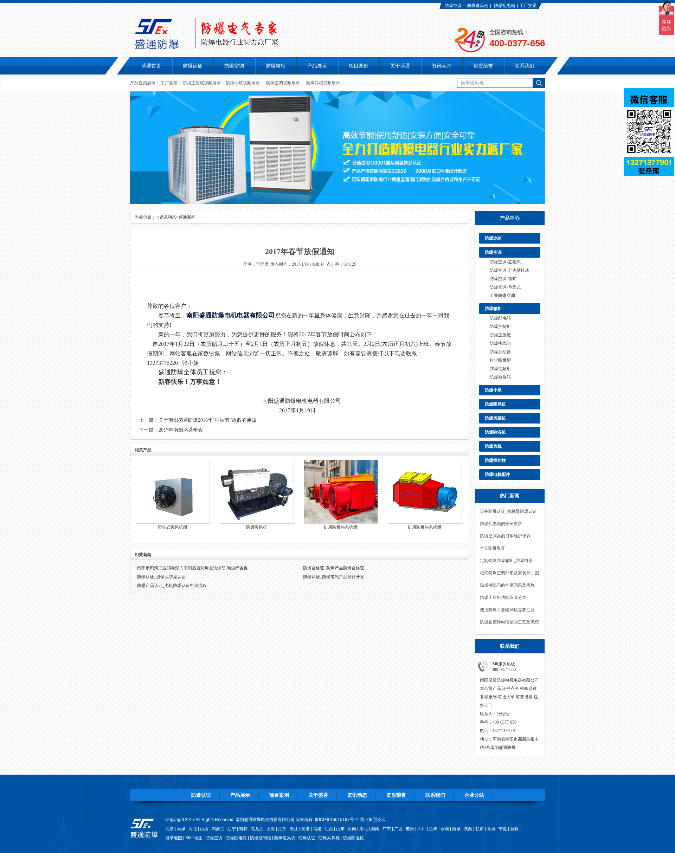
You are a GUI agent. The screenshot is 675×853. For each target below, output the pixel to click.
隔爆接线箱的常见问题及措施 (507, 585)
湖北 (363, 828)
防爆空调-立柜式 (505, 261)
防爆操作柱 (495, 460)
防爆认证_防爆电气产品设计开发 (333, 576)
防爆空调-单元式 (505, 287)
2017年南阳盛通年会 (181, 430)
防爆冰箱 (493, 238)
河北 (192, 828)
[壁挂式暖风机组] (173, 522)
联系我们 (435, 795)
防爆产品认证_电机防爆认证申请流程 (172, 585)
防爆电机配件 (497, 474)
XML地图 (193, 837)
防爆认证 (192, 66)
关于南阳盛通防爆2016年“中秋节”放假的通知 (207, 420)
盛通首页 (151, 66)
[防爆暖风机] (257, 522)
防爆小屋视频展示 (243, 82)
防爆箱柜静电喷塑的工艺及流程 (509, 622)
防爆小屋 (493, 390)
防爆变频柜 (500, 368)
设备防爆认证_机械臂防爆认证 (508, 511)
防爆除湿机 (495, 432)
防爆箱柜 (493, 308)
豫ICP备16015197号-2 (336, 819)
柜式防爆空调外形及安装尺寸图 (509, 572)
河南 (352, 828)
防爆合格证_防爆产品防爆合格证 (333, 568)
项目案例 (279, 795)
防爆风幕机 (495, 418)
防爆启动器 (500, 351)
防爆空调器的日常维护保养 (505, 536)
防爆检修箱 (500, 377)
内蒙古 (218, 828)
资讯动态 (167, 217)
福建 (317, 828)
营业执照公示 (372, 819)
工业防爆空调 (502, 295)
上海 (270, 828)
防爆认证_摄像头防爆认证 (161, 576)
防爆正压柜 (500, 334)
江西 (328, 828)
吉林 (243, 828)
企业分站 (474, 795)
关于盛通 (318, 795)
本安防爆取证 (492, 548)
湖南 (375, 828)
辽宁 (231, 828)
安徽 (305, 828)
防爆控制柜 (500, 326)
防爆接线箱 (500, 343)
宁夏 (503, 828)
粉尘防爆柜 (500, 360)
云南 (445, 828)
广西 (398, 828)
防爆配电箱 (504, 5)
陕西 (468, 828)
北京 (169, 828)
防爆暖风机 (477, 5)
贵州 (433, 828)
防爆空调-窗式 (503, 278)
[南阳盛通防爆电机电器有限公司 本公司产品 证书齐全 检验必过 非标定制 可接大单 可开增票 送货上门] (251, 47)
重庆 (410, 828)
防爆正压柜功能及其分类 (503, 597)
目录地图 (173, 837)
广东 (386, 828)
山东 (340, 828)
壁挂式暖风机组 (172, 527)
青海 (491, 828)
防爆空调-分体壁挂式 (509, 270)
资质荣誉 (396, 795)
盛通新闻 (187, 217)
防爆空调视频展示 (283, 82)
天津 (181, 828)
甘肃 (479, 828)
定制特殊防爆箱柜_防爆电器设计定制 (510, 560)
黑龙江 (257, 828)
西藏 (456, 828)
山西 (204, 828)
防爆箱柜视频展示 (323, 82)
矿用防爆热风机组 (341, 527)
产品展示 (240, 795)
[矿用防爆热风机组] (341, 522)
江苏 (282, 828)
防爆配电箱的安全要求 (501, 523)
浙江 (294, 828)
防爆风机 (493, 446)
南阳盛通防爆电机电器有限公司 (230, 315)
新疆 (514, 828)
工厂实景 (528, 5)
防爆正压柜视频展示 (202, 82)
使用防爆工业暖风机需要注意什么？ (510, 609)
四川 (421, 828)
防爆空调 (453, 5)
